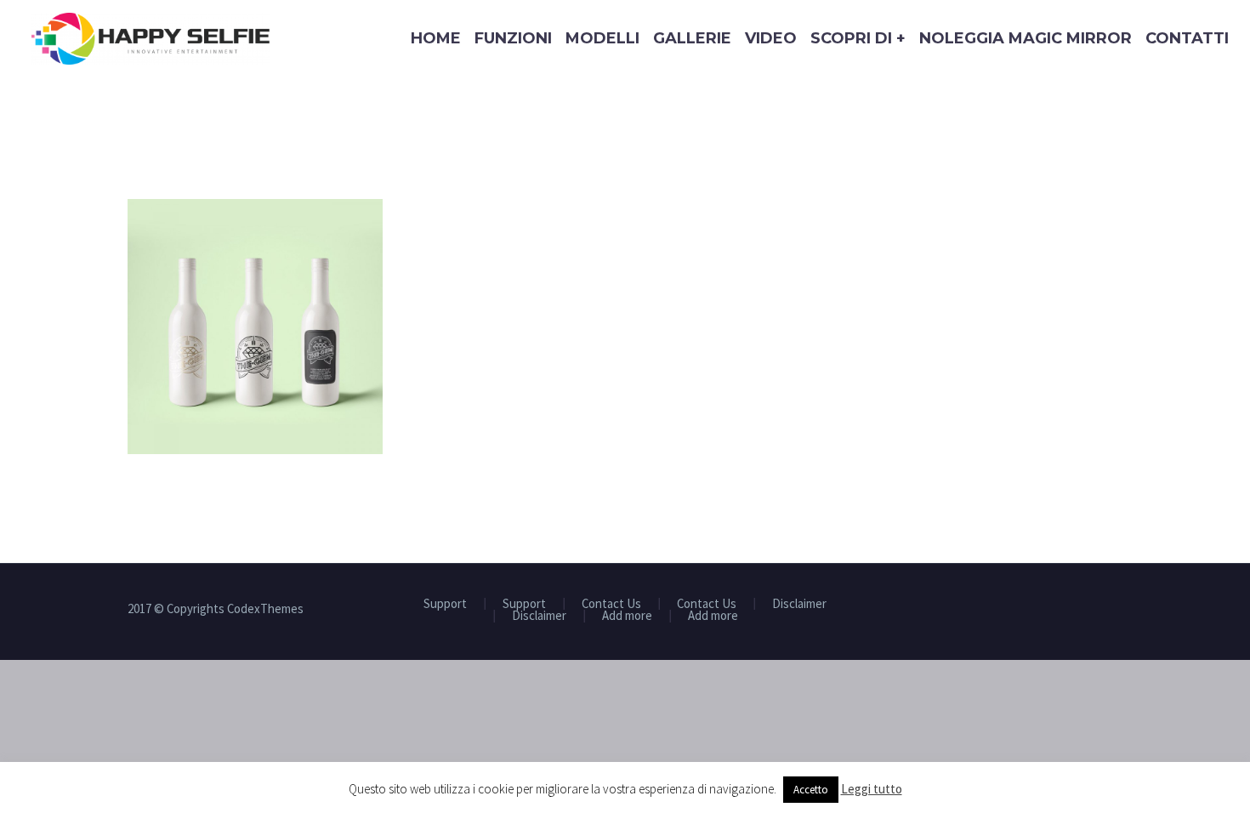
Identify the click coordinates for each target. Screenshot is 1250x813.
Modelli (602, 38)
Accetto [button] (810, 789)
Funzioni (513, 38)
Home (436, 38)
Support (445, 604)
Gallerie (692, 38)
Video (771, 38)
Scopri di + (858, 38)
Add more (627, 616)
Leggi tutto (871, 789)
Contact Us (611, 604)
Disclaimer (799, 604)
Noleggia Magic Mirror (1025, 38)
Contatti (1187, 38)
